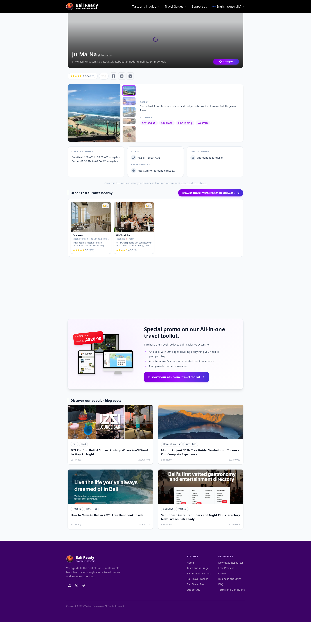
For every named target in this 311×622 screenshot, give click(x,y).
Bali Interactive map (199, 573)
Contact (222, 573)
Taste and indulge (144, 6)
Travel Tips (190, 444)
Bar (74, 444)
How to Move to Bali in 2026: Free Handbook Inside (107, 515)
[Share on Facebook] (113, 76)
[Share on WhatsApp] (130, 76)
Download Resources (231, 562)
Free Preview (226, 568)
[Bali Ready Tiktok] (84, 585)
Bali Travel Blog (196, 584)
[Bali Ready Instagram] (69, 585)
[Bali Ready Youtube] (76, 585)
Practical (77, 508)
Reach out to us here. (194, 183)
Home (190, 562)
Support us (199, 6)
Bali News (168, 508)
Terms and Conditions (231, 589)
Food (83, 444)
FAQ (220, 584)
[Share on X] (121, 76)
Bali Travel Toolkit (197, 579)
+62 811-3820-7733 (149, 157)
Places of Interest (172, 444)
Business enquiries (229, 579)
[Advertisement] (155, 288)
